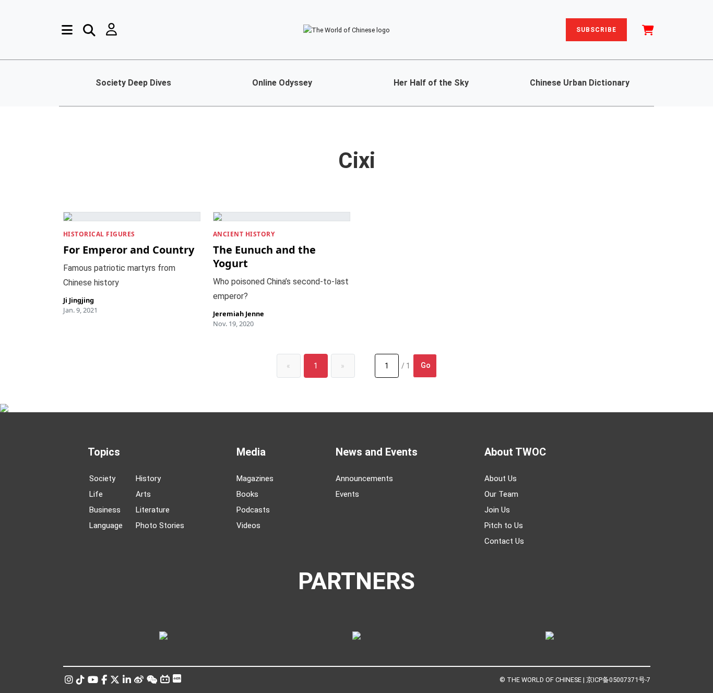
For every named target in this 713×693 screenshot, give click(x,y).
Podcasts (253, 510)
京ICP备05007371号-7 (618, 680)
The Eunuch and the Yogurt (264, 256)
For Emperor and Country (128, 250)
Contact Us (504, 541)
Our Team (501, 494)
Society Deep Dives (133, 83)
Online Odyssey (282, 83)
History (148, 478)
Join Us (497, 510)
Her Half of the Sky (431, 83)
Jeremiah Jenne (238, 313)
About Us (500, 478)
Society (102, 478)
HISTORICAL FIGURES (99, 234)
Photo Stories (160, 525)
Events (347, 494)
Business (105, 510)
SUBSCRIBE (596, 29)
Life (96, 494)
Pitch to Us (503, 525)
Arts (143, 494)
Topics (104, 452)
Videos (248, 525)
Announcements (364, 478)
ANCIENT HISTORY (244, 234)
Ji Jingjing (78, 300)
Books (247, 494)
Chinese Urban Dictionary (579, 83)
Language (106, 525)
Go (426, 365)
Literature (153, 510)
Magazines (255, 478)
